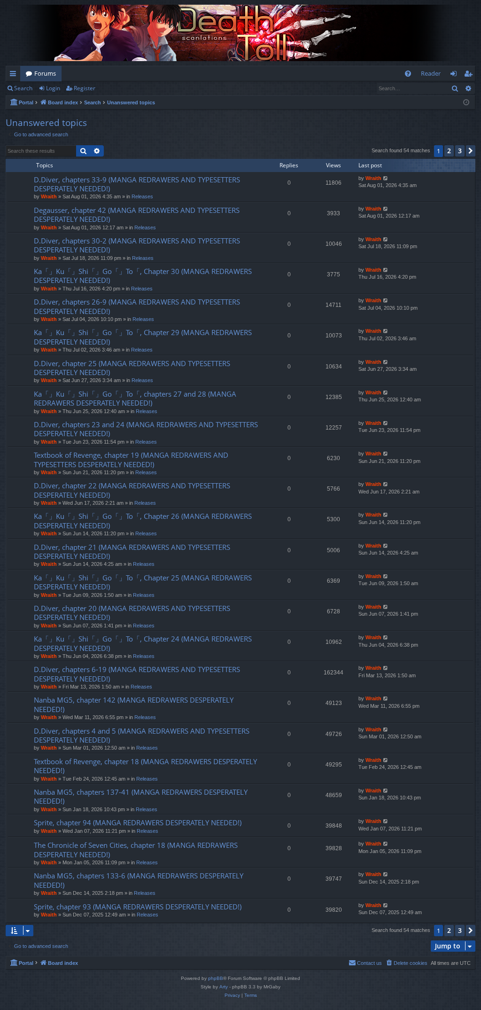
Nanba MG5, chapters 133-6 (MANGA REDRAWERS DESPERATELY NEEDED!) (138, 880)
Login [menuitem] (455, 75)
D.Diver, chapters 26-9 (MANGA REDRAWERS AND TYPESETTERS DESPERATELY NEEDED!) (137, 306)
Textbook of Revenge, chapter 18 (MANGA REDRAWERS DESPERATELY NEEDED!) (145, 766)
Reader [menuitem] (431, 73)
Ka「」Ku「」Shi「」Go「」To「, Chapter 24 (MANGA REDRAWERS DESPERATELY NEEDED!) (143, 643)
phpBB (215, 978)
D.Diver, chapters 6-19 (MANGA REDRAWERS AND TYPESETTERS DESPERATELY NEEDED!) (137, 674)
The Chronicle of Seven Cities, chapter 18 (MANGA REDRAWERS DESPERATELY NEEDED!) (136, 849)
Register (84, 88)
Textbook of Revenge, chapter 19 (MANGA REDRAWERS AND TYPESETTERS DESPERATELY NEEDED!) (131, 459)
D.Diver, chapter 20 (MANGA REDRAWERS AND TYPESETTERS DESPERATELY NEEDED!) (132, 612)
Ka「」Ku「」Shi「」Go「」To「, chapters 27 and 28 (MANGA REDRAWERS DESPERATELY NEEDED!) (135, 398)
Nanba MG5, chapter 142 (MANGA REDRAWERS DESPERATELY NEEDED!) (133, 704)
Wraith (49, 196)
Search (23, 88)
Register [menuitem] (470, 75)
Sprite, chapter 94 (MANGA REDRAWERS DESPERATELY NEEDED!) (137, 822)
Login (53, 88)
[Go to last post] (386, 178)
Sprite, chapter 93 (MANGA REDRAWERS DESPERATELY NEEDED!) (137, 906)
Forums (45, 73)
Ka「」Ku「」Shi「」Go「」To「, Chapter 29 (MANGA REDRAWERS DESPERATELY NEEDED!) (143, 337)
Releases (142, 196)
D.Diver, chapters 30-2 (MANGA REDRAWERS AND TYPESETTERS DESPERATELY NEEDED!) (137, 245)
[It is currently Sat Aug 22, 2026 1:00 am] (466, 102)
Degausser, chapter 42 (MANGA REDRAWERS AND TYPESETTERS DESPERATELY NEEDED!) (137, 214)
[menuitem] (408, 73)
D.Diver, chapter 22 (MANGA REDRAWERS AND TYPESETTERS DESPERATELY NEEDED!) (132, 490)
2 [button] (449, 150)
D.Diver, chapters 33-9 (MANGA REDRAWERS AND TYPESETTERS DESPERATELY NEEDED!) (137, 184)
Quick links (14, 75)
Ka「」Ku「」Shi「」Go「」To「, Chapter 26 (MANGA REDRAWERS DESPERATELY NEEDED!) (143, 520)
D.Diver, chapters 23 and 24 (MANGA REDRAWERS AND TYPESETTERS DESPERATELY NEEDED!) (146, 429)
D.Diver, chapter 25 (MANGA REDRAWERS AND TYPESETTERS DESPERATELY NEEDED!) (132, 368)
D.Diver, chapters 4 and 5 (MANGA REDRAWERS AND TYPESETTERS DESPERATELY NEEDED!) (141, 735)
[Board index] (240, 33)
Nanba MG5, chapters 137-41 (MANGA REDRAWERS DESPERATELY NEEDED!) (141, 796)
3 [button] (460, 150)
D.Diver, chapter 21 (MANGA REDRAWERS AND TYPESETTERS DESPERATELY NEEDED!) (132, 551)
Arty (223, 986)
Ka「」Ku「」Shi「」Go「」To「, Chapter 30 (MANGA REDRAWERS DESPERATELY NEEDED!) (143, 275)
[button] (470, 151)
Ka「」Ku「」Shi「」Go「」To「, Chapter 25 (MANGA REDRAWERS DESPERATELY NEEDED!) (143, 582)
